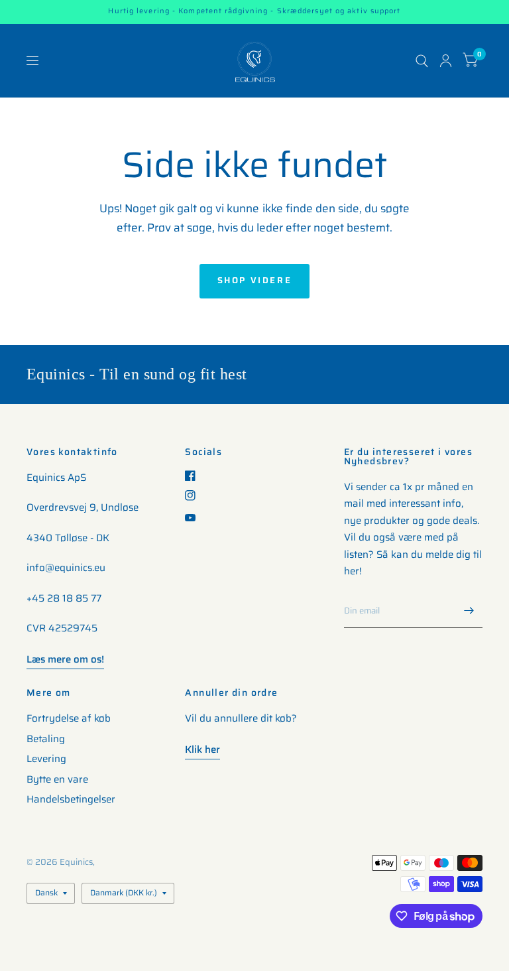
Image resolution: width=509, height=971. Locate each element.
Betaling (46, 739)
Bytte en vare (57, 779)
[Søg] (422, 60)
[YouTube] (195, 517)
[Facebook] (195, 475)
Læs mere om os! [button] (65, 659)
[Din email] (469, 611)
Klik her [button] (202, 749)
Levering (46, 759)
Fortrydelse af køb (69, 718)
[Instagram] (195, 495)
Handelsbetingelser (71, 799)
